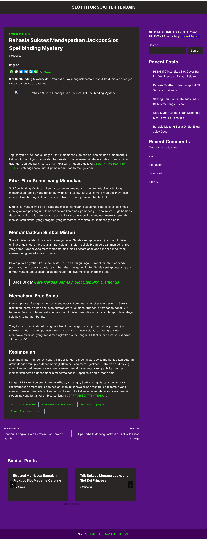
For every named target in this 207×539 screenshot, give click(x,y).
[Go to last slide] (13, 484)
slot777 (153, 181)
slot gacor (155, 164)
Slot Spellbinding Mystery (93, 404)
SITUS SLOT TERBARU (23, 404)
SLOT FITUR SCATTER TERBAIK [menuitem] (85, 395)
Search (153, 45)
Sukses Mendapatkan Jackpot (27, 411)
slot (151, 156)
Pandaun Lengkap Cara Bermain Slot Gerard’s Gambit (33, 433)
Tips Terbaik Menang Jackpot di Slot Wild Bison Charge (108, 433)
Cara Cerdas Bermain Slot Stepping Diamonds (76, 282)
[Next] (130, 484)
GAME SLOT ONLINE (19, 34)
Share (47, 72)
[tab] (65, 504)
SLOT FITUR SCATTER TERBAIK (57, 404)
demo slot (155, 173)
